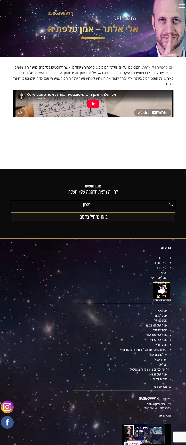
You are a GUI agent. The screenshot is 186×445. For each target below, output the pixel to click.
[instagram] (5, 413)
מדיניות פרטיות (160, 379)
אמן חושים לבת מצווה (156, 335)
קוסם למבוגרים (160, 330)
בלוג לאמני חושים (158, 278)
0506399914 (60, 13)
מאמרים (163, 273)
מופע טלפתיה (160, 320)
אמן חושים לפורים (158, 340)
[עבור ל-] (93, 292)
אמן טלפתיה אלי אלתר (158, 67)
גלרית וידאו (161, 268)
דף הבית (163, 258)
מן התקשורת (161, 283)
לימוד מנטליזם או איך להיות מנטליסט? (148, 369)
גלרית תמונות (160, 263)
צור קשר (163, 287)
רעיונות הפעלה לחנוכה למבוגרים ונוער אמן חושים (143, 350)
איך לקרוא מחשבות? (157, 355)
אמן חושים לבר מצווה (156, 325)
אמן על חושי (161, 345)
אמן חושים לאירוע (158, 374)
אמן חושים (162, 311)
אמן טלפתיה (161, 316)
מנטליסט (163, 365)
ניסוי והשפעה (160, 360)
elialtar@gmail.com (156, 404)
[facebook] (5, 424)
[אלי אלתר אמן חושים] (127, 18)
